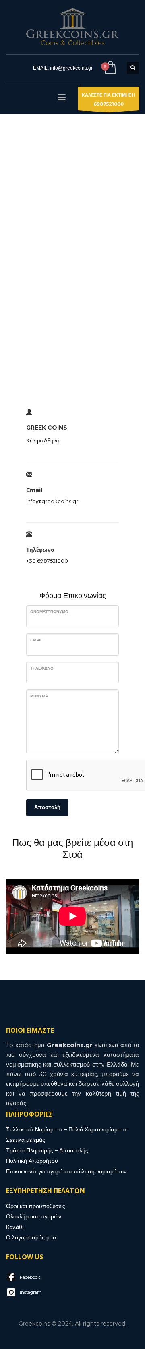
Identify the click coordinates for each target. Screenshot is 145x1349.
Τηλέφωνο (42, 668)
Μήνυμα (39, 696)
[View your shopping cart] (110, 68)
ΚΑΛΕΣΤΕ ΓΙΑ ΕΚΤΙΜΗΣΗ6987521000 (108, 99)
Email (36, 640)
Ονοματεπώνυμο (49, 612)
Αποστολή (47, 807)
